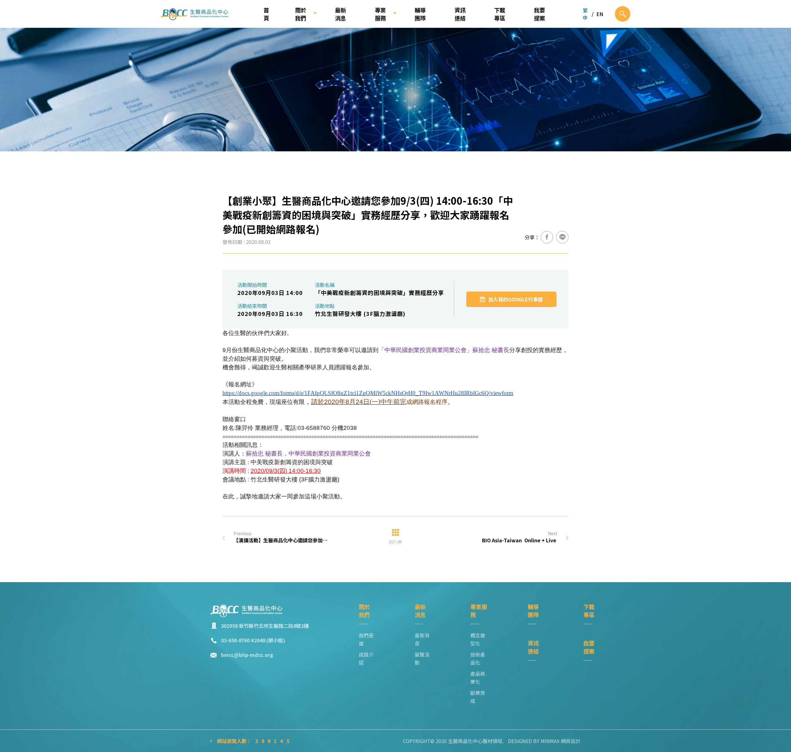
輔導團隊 (420, 14)
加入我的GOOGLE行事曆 (515, 299)
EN (599, 14)
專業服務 (380, 14)
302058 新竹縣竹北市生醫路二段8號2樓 (265, 625)
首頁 (266, 14)
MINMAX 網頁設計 (561, 741)
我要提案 (539, 14)
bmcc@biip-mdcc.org (247, 654)
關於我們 (300, 14)
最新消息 (340, 14)
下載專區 (499, 14)
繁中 (585, 13)
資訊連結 (460, 14)
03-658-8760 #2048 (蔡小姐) (253, 640)
